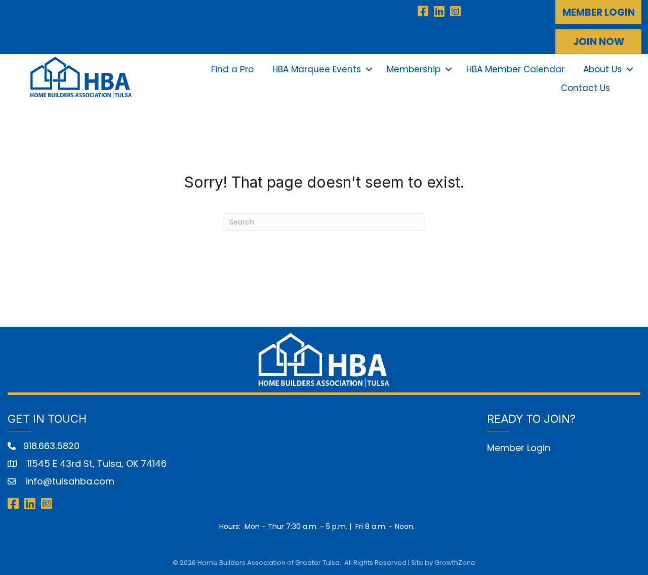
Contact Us (585, 88)
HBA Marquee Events (316, 69)
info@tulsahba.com (68, 481)
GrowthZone (454, 562)
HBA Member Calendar (515, 69)
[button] (598, 12)
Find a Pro (232, 69)
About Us (602, 69)
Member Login (518, 447)
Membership (413, 69)
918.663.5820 (51, 445)
